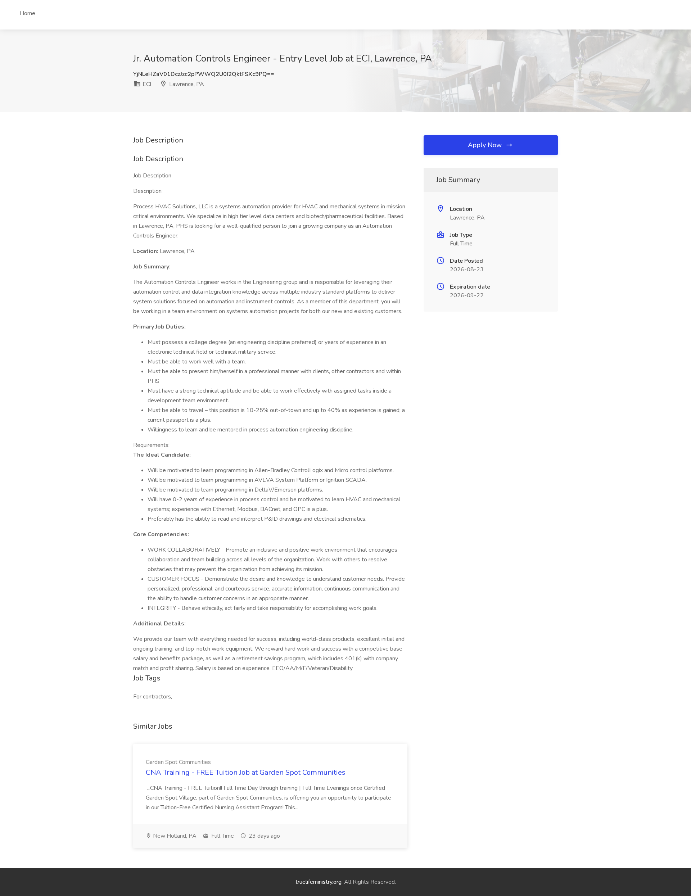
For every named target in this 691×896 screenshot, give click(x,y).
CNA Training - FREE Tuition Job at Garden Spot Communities (246, 772)
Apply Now (485, 145)
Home (27, 13)
